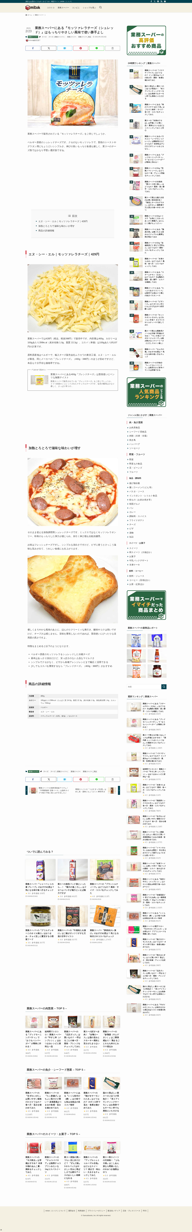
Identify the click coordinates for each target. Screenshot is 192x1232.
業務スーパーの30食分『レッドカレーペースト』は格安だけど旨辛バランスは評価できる (154, 366)
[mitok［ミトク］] (32, 7)
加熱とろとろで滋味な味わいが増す (56, 226)
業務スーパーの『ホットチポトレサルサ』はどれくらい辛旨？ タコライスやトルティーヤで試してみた (155, 320)
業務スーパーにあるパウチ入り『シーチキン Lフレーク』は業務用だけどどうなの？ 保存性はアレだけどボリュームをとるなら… (155, 142)
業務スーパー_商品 (84, 37)
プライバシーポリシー (96, 1211)
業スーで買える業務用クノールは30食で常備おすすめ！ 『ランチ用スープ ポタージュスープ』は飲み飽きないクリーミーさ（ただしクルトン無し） (155, 337)
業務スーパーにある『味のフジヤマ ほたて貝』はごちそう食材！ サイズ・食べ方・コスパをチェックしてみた (155, 109)
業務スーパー (32, 37)
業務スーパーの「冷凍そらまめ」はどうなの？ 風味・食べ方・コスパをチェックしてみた (155, 262)
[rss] (161, 1)
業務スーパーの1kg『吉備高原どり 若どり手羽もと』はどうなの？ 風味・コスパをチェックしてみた (155, 248)
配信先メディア (114, 1211)
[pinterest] (158, 1)
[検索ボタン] (100, 7)
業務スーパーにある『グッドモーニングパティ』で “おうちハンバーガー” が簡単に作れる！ (155, 158)
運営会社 (71, 1211)
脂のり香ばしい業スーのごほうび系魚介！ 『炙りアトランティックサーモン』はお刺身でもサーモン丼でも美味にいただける (155, 92)
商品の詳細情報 (46, 230)
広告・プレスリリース (131, 1211)
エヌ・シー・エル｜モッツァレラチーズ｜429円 (63, 221)
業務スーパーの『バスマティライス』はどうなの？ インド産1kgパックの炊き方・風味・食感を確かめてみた (154, 75)
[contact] (165, 1)
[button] (1, 1230)
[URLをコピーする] (112, 48)
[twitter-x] (154, 1)
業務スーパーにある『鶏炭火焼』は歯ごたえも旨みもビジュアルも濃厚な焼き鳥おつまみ (154, 233)
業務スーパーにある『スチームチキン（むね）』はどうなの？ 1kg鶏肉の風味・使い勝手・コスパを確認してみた (154, 277)
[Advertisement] (49, 177)
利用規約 (81, 1211)
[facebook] (151, 1)
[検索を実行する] (164, 686)
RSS (145, 1211)
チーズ (44, 37)
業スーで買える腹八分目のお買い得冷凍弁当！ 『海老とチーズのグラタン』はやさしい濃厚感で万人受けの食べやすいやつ (154, 204)
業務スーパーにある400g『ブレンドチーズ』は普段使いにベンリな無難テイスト (83, 376)
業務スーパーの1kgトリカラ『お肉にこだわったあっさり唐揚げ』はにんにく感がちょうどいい (154, 219)
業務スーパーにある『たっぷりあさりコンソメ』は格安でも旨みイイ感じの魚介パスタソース (154, 291)
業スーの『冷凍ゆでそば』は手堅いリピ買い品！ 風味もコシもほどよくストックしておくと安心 (155, 125)
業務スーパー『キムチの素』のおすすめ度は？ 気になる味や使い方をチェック (155, 353)
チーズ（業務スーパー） (57, 37)
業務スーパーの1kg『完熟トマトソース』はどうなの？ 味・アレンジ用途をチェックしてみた (155, 172)
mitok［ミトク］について (55, 1211)
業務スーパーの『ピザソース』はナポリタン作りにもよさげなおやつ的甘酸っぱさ (154, 305)
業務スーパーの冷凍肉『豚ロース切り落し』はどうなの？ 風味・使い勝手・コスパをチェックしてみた (155, 187)
